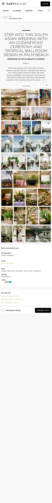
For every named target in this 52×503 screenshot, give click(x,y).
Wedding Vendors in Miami (10, 296)
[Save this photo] (24, 91)
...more (43, 80)
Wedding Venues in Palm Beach (12, 299)
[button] (7, 263)
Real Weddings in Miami (9, 302)
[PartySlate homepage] (16, 4)
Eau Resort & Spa (15, 18)
